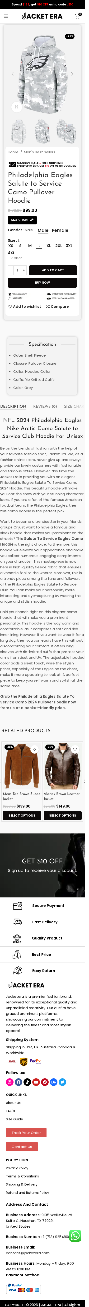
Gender (15, 230)
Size (11, 240)
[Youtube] (36, 1082)
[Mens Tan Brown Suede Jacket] (22, 766)
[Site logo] (42, 15)
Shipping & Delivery (21, 1184)
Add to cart (53, 270)
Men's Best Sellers (39, 152)
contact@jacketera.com (28, 1252)
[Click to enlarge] (16, 107)
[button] (12, 73)
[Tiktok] (27, 1082)
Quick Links (16, 1094)
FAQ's (10, 1111)
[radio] (43, 230)
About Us (13, 1102)
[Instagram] (10, 1082)
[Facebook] (18, 1082)
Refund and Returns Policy (27, 1192)
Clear (18, 258)
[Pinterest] (45, 1082)
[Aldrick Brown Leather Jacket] (63, 766)
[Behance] (53, 1082)
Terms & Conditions (22, 1176)
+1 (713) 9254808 (55, 1236)
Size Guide (14, 1119)
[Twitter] (62, 1082)
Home (13, 152)
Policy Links (17, 1160)
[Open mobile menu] (6, 16)
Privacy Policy (17, 1168)
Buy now (42, 282)
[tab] (13, 407)
